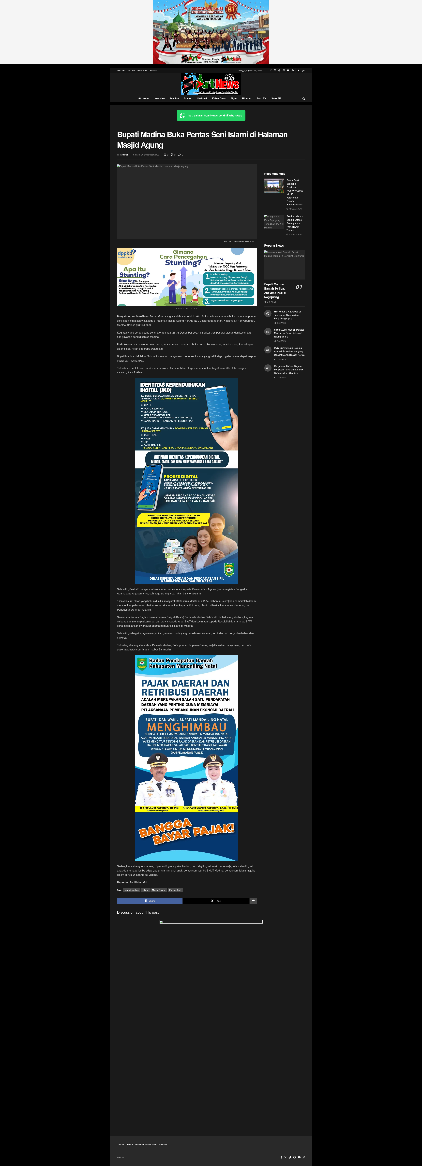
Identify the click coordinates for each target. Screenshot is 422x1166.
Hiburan (246, 98)
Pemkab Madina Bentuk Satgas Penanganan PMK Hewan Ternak (294, 223)
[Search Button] (303, 98)
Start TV (261, 98)
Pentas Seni (175, 889)
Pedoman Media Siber (137, 70)
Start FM (276, 98)
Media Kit (121, 70)
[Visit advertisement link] (211, 32)
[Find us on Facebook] (270, 70)
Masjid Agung (159, 889)
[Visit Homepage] (211, 84)
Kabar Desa (219, 98)
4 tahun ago (295, 234)
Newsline (159, 98)
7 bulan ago (295, 208)
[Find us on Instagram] (284, 70)
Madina (174, 98)
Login (302, 70)
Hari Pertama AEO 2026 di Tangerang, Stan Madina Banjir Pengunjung (287, 315)
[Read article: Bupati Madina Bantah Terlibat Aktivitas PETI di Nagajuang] (284, 265)
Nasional (202, 98)
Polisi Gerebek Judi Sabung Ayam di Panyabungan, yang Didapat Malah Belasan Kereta (289, 351)
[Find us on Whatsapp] (293, 70)
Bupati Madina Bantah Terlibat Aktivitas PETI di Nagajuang (275, 290)
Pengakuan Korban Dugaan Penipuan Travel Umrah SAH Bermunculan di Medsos (288, 369)
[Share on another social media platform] (253, 901)
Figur (234, 98)
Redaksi (153, 70)
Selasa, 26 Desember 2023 (146, 154)
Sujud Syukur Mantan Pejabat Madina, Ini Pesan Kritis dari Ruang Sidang (289, 333)
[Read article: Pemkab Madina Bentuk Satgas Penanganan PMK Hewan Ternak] (274, 222)
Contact (120, 1144)
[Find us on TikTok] (279, 70)
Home (145, 98)
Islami (145, 889)
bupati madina (132, 889)
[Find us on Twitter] (275, 70)
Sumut (188, 98)
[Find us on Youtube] (288, 70)
